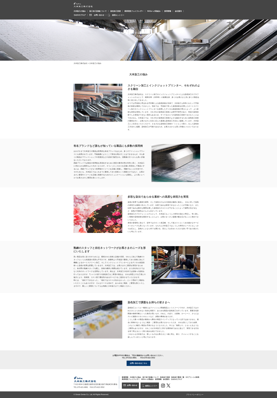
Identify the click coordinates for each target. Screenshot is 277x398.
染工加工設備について (98, 11)
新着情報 (125, 377)
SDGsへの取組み (154, 11)
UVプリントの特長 (192, 377)
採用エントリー (118, 15)
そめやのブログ (80, 15)
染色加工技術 (115, 11)
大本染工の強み (80, 11)
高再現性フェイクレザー (133, 11)
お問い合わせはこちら (138, 363)
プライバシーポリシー (194, 395)
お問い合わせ (99, 15)
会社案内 (178, 11)
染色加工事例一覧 (177, 377)
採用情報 (167, 11)
